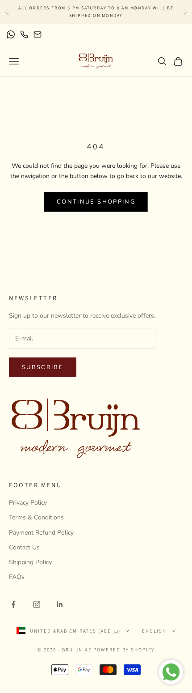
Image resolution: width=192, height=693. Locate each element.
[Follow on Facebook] (13, 604)
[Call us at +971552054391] (24, 34)
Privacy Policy (28, 502)
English (154, 631)
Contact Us (24, 547)
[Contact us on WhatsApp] (11, 34)
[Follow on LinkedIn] (59, 604)
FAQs (17, 577)
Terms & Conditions (36, 517)
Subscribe (42, 367)
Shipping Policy (30, 562)
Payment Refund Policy (41, 532)
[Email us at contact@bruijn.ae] (37, 34)
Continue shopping (96, 202)
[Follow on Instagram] (36, 604)
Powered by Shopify (123, 649)
